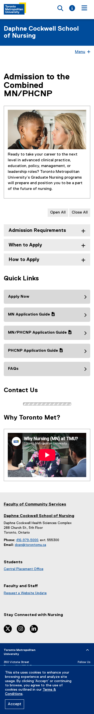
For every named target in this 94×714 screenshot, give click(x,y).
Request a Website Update (25, 593)
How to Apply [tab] (24, 259)
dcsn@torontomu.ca (30, 545)
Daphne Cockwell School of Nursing (41, 32)
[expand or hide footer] (87, 650)
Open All (58, 213)
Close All (80, 213)
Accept (14, 704)
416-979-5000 (27, 540)
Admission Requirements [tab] (37, 230)
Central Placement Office (23, 569)
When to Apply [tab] (25, 245)
